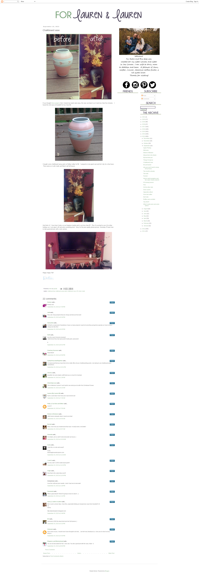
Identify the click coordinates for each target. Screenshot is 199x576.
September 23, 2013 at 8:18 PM (56, 317)
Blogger (107, 571)
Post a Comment (50, 549)
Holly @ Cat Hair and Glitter (55, 403)
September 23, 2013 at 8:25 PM (56, 329)
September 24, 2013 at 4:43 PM (56, 535)
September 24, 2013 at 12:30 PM (56, 475)
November (147, 141)
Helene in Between (52, 414)
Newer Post (46, 553)
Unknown (50, 529)
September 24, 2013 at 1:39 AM (56, 377)
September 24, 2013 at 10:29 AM (56, 439)
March (145, 221)
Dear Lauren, (147, 189)
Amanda (49, 434)
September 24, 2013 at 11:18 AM (56, 455)
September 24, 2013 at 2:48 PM (56, 513)
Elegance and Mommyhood (55, 541)
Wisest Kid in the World (149, 155)
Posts (144, 95)
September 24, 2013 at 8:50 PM (56, 546)
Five (144, 185)
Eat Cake (146, 197)
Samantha (50, 323)
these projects (55, 103)
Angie (49, 470)
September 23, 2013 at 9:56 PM (56, 355)
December (147, 138)
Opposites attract (148, 192)
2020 (143, 119)
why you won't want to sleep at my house (151, 168)
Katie (50, 288)
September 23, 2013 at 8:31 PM (56, 345)
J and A (49, 460)
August (146, 208)
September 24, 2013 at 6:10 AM (56, 387)
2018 (143, 124)
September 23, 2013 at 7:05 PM (56, 307)
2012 (143, 229)
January (146, 226)
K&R (48, 335)
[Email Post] (61, 288)
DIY (77, 291)
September (147, 145)
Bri (48, 519)
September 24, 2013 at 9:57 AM (56, 429)
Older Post (111, 553)
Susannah (50, 491)
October (146, 143)
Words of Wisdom (148, 152)
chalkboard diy (51, 291)
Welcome (146, 150)
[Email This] (64, 289)
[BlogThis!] (66, 289)
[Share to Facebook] (70, 289)
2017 (143, 126)
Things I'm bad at (148, 160)
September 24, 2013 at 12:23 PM (56, 465)
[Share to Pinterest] (72, 289)
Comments (146, 99)
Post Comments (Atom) (56, 556)
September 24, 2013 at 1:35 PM (56, 485)
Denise (49, 302)
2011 (143, 231)
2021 (143, 117)
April (145, 218)
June (145, 213)
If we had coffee (147, 194)
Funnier (145, 176)
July (145, 211)
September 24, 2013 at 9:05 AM (56, 418)
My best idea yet (147, 157)
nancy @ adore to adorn (54, 501)
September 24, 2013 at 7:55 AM (56, 408)
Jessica (49, 372)
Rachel (49, 424)
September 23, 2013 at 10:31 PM (56, 367)
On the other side (148, 187)
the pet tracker (147, 165)
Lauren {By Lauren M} (53, 393)
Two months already (149, 171)
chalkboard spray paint (61, 291)
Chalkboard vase (148, 162)
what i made (82, 291)
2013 (143, 136)
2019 (143, 121)
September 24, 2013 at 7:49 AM (56, 398)
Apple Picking (147, 148)
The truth (145, 173)
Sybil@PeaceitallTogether (54, 360)
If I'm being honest (148, 182)
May (145, 216)
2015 (143, 131)
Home (79, 553)
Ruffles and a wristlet (149, 199)
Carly (49, 445)
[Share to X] (68, 289)
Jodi (48, 312)
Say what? (146, 202)
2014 (143, 134)
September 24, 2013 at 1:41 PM (56, 496)
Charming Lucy (51, 383)
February (146, 223)
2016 (143, 129)
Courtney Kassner (52, 350)
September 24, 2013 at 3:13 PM (56, 523)
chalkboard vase (71, 291)
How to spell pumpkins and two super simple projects (151, 179)
